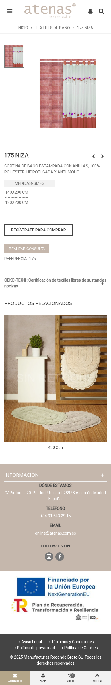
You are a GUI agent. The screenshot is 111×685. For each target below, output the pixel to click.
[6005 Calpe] (93, 156)
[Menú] (9, 10)
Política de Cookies (81, 647)
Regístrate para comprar (38, 230)
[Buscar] (101, 10)
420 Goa (55, 447)
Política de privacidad (36, 647)
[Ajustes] (90, 10)
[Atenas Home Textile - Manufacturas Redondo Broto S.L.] (50, 10)
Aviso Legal (31, 642)
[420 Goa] (55, 378)
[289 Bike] (102, 156)
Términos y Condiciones (72, 642)
